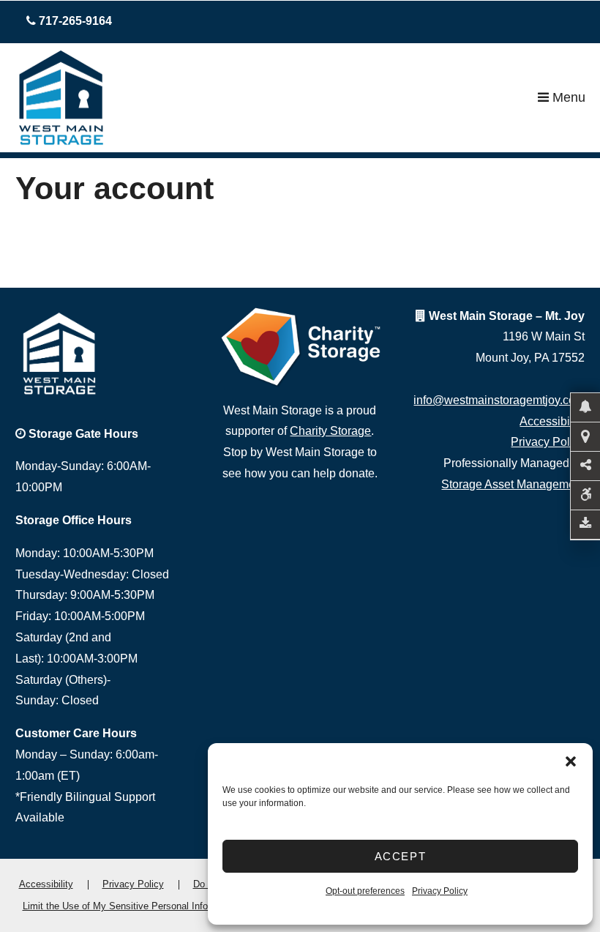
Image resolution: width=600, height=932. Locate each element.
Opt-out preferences (365, 891)
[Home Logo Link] (276, 98)
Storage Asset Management (513, 484)
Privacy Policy (440, 891)
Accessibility (552, 421)
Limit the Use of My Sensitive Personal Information (131, 906)
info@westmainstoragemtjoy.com (499, 400)
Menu (567, 97)
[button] (570, 761)
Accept (401, 856)
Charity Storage (330, 431)
